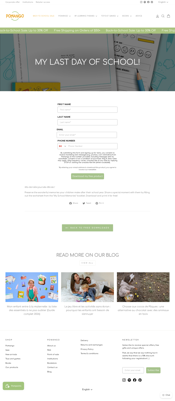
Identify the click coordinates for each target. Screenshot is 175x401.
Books (125, 16)
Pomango (63, 16)
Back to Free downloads (89, 228)
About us (51, 346)
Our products (11, 367)
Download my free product (87, 176)
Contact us (52, 367)
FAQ (49, 350)
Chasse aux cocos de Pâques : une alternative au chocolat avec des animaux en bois (143, 310)
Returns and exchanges (92, 345)
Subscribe (153, 370)
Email (60, 129)
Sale (7, 350)
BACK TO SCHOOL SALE (43, 16)
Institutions (28, 2)
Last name (64, 116)
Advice (139, 16)
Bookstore (52, 363)
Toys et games (108, 16)
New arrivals (11, 354)
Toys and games (12, 359)
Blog (49, 372)
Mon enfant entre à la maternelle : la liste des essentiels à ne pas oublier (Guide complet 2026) (32, 310)
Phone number (66, 140)
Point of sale (53, 354)
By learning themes (85, 16)
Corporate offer (12, 2)
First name (64, 104)
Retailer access (43, 2)
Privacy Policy (87, 349)
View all (87, 263)
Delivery (84, 341)
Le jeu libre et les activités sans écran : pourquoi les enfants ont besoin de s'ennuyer (87, 310)
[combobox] (62, 146)
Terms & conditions (89, 354)
